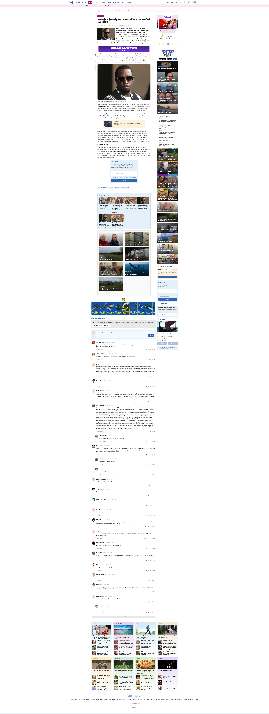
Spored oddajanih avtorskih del (174, 699)
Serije (95, 6)
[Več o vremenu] (176, 44)
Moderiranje (99, 699)
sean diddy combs (102, 187)
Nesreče (160, 269)
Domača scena (80, 6)
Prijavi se (124, 180)
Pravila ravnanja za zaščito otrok (156, 699)
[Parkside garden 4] (95, 308)
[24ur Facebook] (136, 696)
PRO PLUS (88, 699)
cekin (160, 623)
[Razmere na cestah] (180, 2)
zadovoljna (118, 623)
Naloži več (123, 617)
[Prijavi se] (189, 2)
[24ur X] (139, 696)
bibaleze (95, 623)
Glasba (101, 6)
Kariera (93, 699)
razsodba (117, 187)
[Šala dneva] (175, 314)
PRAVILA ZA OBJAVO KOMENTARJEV (101, 325)
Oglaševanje (74, 699)
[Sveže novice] (98, 11)
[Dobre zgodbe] (168, 2)
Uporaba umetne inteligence (190, 699)
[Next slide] (154, 300)
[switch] (194, 2)
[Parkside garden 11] (149, 308)
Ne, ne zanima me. (163, 338)
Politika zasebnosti (132, 699)
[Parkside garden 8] (126, 308)
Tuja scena (89, 6)
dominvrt (117, 658)
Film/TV (107, 6)
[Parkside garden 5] (102, 308)
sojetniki (110, 187)
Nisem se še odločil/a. (164, 340)
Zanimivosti (115, 6)
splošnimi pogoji (122, 177)
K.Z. (95, 57)
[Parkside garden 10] (141, 308)
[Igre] (172, 2)
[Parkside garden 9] (133, 308)
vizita (138, 623)
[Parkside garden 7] (118, 308)
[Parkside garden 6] (110, 308)
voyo (160, 658)
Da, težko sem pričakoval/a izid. (166, 336)
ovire (175, 269)
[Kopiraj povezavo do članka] (95, 70)
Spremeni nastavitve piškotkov (117, 699)
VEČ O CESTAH (167, 277)
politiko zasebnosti (131, 177)
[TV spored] (176, 2)
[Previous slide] (151, 300)
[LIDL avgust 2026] (123, 300)
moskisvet (96, 658)
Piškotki (106, 699)
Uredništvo (82, 699)
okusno (139, 658)
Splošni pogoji (141, 699)
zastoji (167, 269)
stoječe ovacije (125, 187)
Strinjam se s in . (125, 177)
